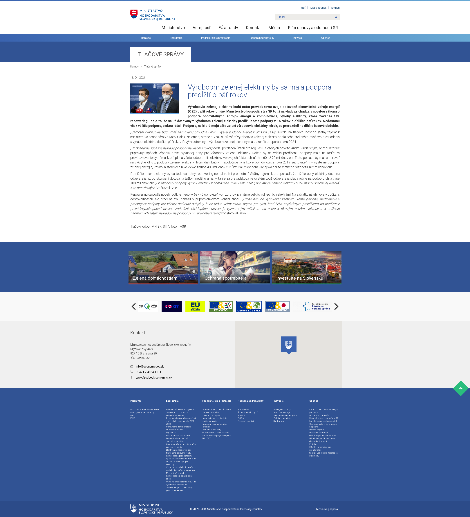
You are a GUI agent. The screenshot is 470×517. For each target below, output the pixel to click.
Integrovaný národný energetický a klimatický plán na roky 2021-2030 (181, 421)
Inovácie (298, 37)
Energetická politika (175, 415)
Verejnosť (202, 27)
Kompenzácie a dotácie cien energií (179, 477)
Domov (134, 66)
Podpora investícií (246, 421)
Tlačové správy (153, 66)
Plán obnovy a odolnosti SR (313, 27)
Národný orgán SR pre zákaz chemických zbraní (322, 440)
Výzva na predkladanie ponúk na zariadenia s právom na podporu (181, 468)
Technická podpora (327, 509)
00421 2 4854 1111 (148, 372)
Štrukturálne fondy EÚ (248, 412)
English (335, 7)
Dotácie (241, 418)
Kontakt (253, 27)
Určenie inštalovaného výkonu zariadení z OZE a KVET (180, 411)
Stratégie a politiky (282, 409)
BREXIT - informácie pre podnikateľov (320, 448)
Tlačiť (302, 7)
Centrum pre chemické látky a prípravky (323, 411)
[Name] (336, 17)
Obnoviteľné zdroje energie (178, 427)
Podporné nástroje (282, 412)
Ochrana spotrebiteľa (319, 415)
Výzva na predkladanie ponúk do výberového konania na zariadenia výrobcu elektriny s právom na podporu (181, 486)
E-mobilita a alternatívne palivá (144, 409)
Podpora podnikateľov (261, 37)
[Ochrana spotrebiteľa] (235, 267)
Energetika (176, 37)
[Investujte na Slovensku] (306, 267)
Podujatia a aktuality (211, 430)
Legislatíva (171, 433)
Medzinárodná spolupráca (178, 435)
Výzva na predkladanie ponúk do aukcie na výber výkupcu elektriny (181, 461)
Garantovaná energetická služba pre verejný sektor (181, 445)
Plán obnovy (243, 409)
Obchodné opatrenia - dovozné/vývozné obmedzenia (323, 434)
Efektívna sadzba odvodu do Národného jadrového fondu (178, 451)
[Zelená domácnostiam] (163, 267)
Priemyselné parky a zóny (142, 412)
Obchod (325, 37)
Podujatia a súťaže (282, 418)
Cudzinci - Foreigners (212, 415)
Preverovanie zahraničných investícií (214, 425)
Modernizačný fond (175, 473)
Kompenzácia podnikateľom (179, 456)
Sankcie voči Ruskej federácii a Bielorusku (323, 454)
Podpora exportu (316, 430)
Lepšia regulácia (209, 421)
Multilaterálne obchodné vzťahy (323, 421)
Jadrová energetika (175, 441)
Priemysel (145, 37)
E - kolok (313, 444)
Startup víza (279, 421)
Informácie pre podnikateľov (214, 418)
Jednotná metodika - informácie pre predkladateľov (216, 411)
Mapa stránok (318, 7)
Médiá (274, 27)
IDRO (132, 418)
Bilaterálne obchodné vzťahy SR (323, 418)
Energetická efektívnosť (177, 438)
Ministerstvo (173, 27)
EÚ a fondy (228, 27)
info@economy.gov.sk (149, 366)
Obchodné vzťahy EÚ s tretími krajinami (323, 425)
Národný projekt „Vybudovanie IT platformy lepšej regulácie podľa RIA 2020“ (216, 436)
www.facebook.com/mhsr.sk (151, 377)
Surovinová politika (174, 430)
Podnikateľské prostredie (215, 37)
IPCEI (132, 415)
